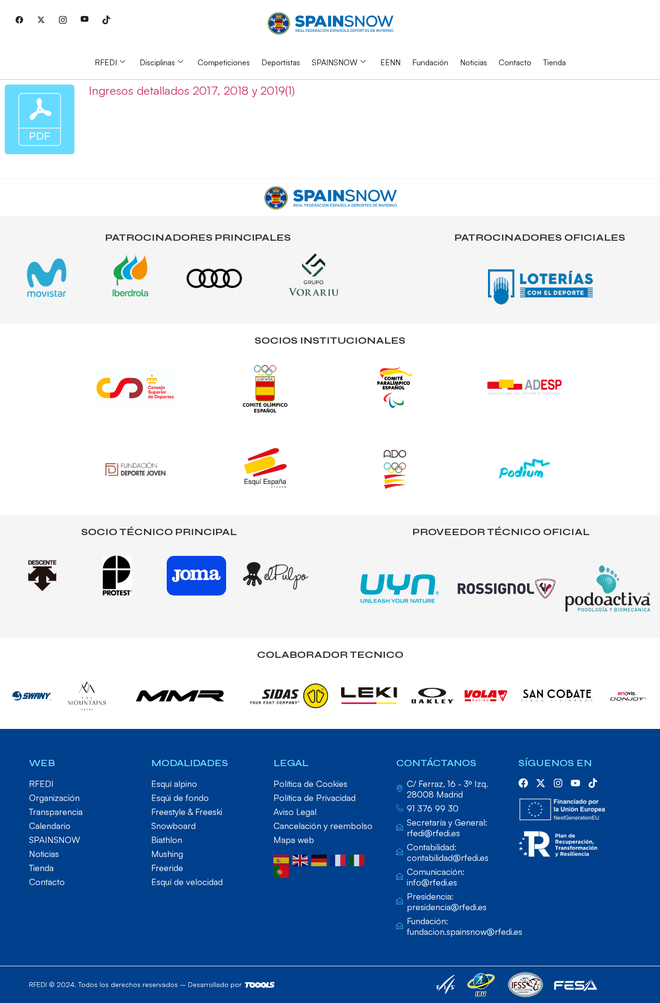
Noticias (473, 62)
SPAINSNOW (335, 62)
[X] (41, 19)
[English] (301, 859)
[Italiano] (358, 859)
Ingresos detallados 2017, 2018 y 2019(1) (192, 90)
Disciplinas (157, 62)
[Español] (282, 859)
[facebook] (523, 783)
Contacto (515, 62)
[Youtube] (84, 19)
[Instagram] (63, 19)
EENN (390, 62)
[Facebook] (19, 19)
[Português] (282, 871)
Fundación (430, 62)
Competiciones (224, 62)
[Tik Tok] (106, 19)
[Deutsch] (320, 859)
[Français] (339, 859)
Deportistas (280, 62)
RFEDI (106, 62)
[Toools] (259, 984)
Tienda (554, 62)
